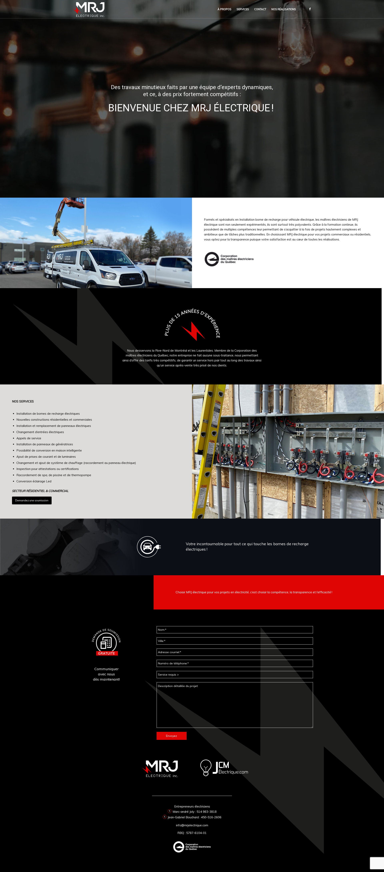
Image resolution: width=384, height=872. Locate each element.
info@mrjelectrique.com (192, 825)
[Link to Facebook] (310, 9)
